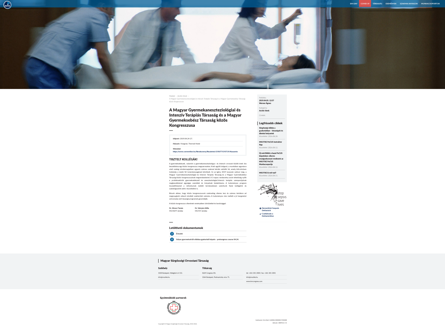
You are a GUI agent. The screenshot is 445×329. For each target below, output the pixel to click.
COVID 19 (365, 4)
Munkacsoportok (430, 4)
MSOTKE (7, 5)
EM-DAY (353, 4)
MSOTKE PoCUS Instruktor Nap (270, 143)
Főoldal (172, 96)
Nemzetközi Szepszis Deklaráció (270, 209)
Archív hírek (182, 96)
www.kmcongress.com (254, 281)
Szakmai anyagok (409, 4)
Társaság (377, 4)
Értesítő (179, 234)
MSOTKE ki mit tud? (267, 173)
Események (391, 4)
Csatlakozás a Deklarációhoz (268, 215)
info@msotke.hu (164, 277)
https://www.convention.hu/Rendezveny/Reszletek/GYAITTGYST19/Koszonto (205, 152)
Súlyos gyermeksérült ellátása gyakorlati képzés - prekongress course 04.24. (207, 239)
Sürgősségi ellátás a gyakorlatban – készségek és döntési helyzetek (271, 130)
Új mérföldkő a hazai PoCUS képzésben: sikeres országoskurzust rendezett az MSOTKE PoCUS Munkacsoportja (271, 158)
